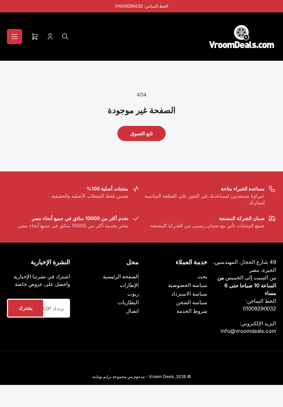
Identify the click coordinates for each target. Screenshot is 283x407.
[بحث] (65, 36)
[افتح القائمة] (14, 36)
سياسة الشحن (191, 302)
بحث (202, 276)
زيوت (133, 293)
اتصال (132, 311)
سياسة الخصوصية (187, 285)
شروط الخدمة (192, 311)
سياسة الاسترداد (189, 293)
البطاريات (128, 302)
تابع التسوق (141, 133)
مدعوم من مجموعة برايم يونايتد (118, 376)
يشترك (25, 308)
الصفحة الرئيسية (121, 276)
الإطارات (129, 285)
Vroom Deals (161, 376)
